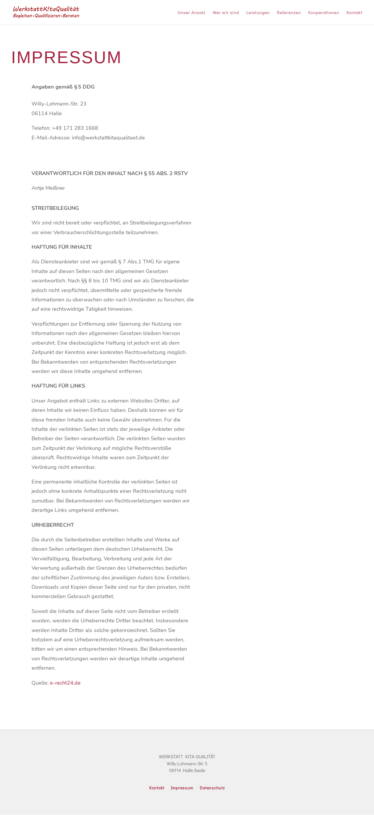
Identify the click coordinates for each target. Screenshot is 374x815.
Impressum (182, 788)
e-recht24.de (65, 682)
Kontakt (354, 12)
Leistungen (258, 12)
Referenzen (289, 12)
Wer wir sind (226, 12)
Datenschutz (212, 788)
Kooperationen (323, 12)
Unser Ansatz (191, 12)
